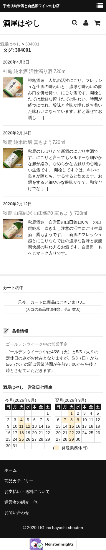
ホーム (10, 470)
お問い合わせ (16, 512)
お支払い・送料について (27, 491)
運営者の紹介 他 (20, 502)
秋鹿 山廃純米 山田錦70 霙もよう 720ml (45, 213)
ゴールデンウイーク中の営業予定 (37, 344)
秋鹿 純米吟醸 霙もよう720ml (34, 142)
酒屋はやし (22, 23)
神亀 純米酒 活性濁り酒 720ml (35, 71)
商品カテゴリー (18, 481)
